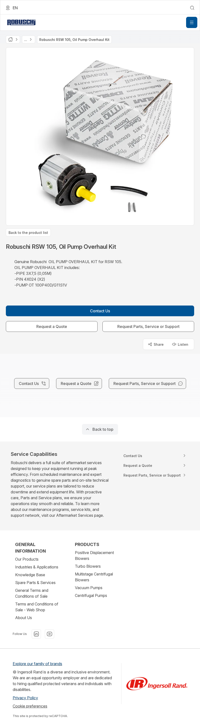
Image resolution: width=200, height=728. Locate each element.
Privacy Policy (25, 697)
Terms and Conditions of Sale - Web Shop (36, 607)
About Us (23, 617)
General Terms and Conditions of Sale (31, 593)
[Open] (191, 22)
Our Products (27, 559)
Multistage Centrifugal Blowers (94, 577)
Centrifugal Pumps (91, 595)
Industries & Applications (36, 567)
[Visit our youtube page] (49, 634)
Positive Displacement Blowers (94, 555)
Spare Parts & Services (35, 582)
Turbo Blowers (88, 566)
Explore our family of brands (37, 663)
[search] (192, 7)
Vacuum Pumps (88, 587)
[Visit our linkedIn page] (36, 634)
